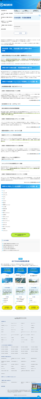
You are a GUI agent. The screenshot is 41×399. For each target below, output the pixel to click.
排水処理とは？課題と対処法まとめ (36, 10)
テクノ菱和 (4, 206)
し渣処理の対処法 (23, 358)
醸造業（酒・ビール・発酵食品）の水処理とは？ (25, 382)
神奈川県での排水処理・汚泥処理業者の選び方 (12, 30)
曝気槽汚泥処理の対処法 (34, 358)
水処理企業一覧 (4, 10)
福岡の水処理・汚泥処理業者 (24, 351)
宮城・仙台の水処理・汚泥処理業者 (25, 349)
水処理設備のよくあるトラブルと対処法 (15, 359)
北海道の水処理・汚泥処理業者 (34, 349)
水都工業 (2, 331)
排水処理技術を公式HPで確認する (7, 308)
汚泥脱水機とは (13, 368)
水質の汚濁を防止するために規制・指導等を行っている (14, 28)
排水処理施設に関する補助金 (34, 364)
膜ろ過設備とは (33, 366)
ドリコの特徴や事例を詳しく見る (34, 100)
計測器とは (12, 366)
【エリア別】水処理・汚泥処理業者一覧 (15, 10)
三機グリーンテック (6, 216)
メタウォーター (5, 194)
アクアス (22, 327)
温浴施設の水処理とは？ (4, 382)
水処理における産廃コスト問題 (4, 370)
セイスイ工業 (5, 192)
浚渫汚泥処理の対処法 (3, 358)
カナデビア (4, 200)
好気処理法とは (3, 373)
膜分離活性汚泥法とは (23, 361)
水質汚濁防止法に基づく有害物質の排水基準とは (5, 362)
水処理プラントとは (33, 368)
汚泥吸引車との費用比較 (14, 370)
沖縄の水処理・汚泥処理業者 (34, 351)
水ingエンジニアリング (13, 323)
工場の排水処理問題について (14, 361)
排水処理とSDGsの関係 (4, 364)
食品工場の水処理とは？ (34, 382)
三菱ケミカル (5, 224)
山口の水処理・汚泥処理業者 (24, 353)
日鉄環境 (4, 210)
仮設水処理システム (23, 368)
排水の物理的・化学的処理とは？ (15, 364)
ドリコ (4, 190)
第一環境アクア (23, 323)
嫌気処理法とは (33, 370)
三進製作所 (4, 214)
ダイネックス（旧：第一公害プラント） (15, 335)
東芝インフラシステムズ (6, 226)
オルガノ (4, 196)
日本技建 (22, 329)
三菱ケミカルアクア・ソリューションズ (25, 332)
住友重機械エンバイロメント (4, 325)
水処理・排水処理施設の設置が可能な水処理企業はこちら (20, 235)
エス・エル (12, 327)
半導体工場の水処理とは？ (14, 382)
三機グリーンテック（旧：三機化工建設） (25, 335)
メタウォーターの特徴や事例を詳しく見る (32, 127)
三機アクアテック (33, 323)
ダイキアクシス (5, 230)
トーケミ (32, 329)
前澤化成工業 (5, 208)
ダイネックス (5, 222)
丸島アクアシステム (13, 329)
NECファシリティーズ (6, 220)
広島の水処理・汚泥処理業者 (4, 351)
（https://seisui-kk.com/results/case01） (24, 142)
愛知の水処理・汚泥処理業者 (14, 349)
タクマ (22, 325)
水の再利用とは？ (23, 364)
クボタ (4, 198)
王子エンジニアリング (13, 325)
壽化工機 (2, 329)
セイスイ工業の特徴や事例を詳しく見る (33, 153)
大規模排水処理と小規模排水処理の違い (25, 371)
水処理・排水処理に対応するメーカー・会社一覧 (10, 245)
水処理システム (5, 218)
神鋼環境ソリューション (6, 204)
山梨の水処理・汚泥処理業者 (4, 353)
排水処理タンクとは (23, 366)
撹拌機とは (2, 366)
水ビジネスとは (3, 368)
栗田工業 (4, 202)
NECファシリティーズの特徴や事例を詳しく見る (31, 182)
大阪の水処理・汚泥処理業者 (4, 349)
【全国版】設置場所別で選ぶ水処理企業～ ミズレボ (8, 0)
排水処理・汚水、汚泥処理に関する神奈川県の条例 (12, 26)
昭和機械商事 (32, 327)
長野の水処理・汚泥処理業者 (14, 353)
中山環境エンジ (33, 325)
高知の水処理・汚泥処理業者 (14, 351)
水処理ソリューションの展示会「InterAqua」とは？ (6, 22)
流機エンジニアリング (6, 212)
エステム (2, 327)
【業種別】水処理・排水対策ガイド (25, 10)
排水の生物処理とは (33, 361)
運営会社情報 (3, 29)
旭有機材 (4, 228)
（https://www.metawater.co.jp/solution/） (23, 115)
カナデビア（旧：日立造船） (24, 339)
